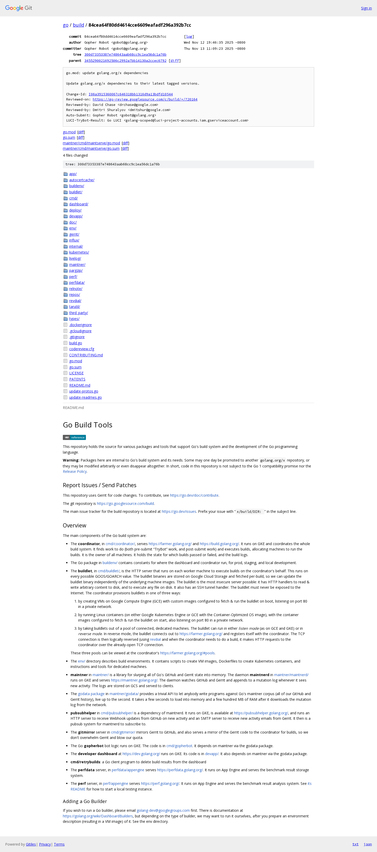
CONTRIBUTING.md (86, 355)
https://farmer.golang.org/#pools (187, 652)
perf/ (73, 276)
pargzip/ (76, 270)
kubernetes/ (79, 252)
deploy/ (75, 210)
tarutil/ (74, 306)
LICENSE (76, 372)
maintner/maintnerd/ (291, 674)
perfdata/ (77, 282)
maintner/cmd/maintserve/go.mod (91, 143)
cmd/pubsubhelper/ (117, 712)
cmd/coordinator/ (120, 543)
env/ (72, 228)
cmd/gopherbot (179, 745)
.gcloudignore (80, 330)
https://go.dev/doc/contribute (194, 495)
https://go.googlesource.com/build (125, 503)
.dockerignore (80, 324)
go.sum (69, 137)
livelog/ (75, 258)
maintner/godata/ (124, 693)
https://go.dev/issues (179, 511)
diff (175, 60)
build (78, 25)
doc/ (73, 222)
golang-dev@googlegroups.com (163, 810)
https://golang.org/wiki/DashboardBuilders (98, 816)
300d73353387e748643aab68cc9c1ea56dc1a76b (125, 54)
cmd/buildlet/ (109, 570)
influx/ (74, 240)
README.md (79, 385)
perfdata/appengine (128, 769)
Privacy (45, 844)
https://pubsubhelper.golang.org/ (261, 712)
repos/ (74, 294)
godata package (91, 693)
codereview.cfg (81, 348)
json (368, 844)
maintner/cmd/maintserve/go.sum (91, 148)
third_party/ (78, 312)
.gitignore (77, 336)
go (65, 25)
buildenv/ (76, 185)
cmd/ (73, 198)
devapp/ (76, 216)
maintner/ (77, 264)
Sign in (366, 8)
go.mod (69, 131)
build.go (75, 342)
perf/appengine (115, 783)
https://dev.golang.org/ (141, 753)
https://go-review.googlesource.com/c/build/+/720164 (145, 99)
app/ (73, 173)
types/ (74, 318)
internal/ (76, 246)
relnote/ (75, 288)
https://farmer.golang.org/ (170, 543)
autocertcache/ (81, 179)
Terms (59, 844)
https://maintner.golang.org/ (134, 680)
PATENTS (77, 379)
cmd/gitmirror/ (123, 732)
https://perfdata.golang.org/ (180, 769)
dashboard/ (78, 204)
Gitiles (31, 844)
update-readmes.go (85, 397)
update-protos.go (83, 391)
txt (355, 844)
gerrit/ (74, 234)
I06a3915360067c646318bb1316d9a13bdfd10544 (131, 94)
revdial (155, 639)
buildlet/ (75, 191)
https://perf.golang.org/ (160, 783)
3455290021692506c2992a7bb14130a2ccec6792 (125, 60)
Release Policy (75, 471)
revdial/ (75, 300)
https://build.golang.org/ (219, 543)
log (189, 36)
